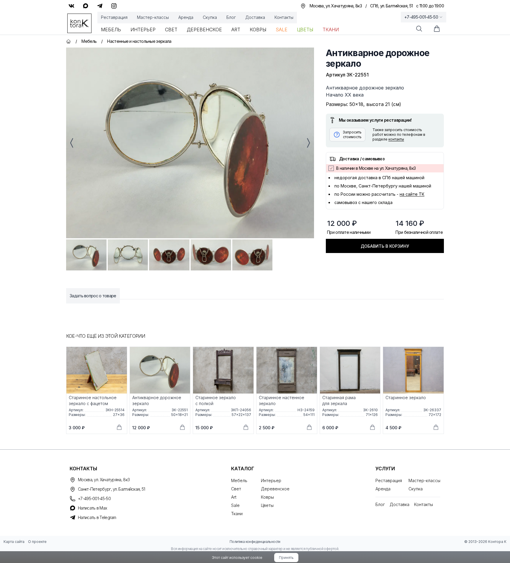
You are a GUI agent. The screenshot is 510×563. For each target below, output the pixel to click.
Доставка (255, 17)
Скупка (210, 17)
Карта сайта (14, 541)
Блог (231, 17)
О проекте (37, 541)
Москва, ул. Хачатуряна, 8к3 (104, 479)
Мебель (111, 29)
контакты (396, 139)
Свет (171, 29)
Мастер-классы (153, 17)
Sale (281, 29)
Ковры (258, 29)
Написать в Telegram (97, 517)
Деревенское (204, 29)
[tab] (86, 254)
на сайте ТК (412, 194)
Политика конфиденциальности (255, 541)
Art (235, 29)
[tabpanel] (190, 143)
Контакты (283, 17)
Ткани (331, 29)
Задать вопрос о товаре (93, 295)
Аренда (185, 17)
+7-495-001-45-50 (421, 16)
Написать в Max (92, 507)
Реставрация (114, 17)
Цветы (305, 29)
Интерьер (143, 29)
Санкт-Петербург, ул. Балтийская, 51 (111, 489)
